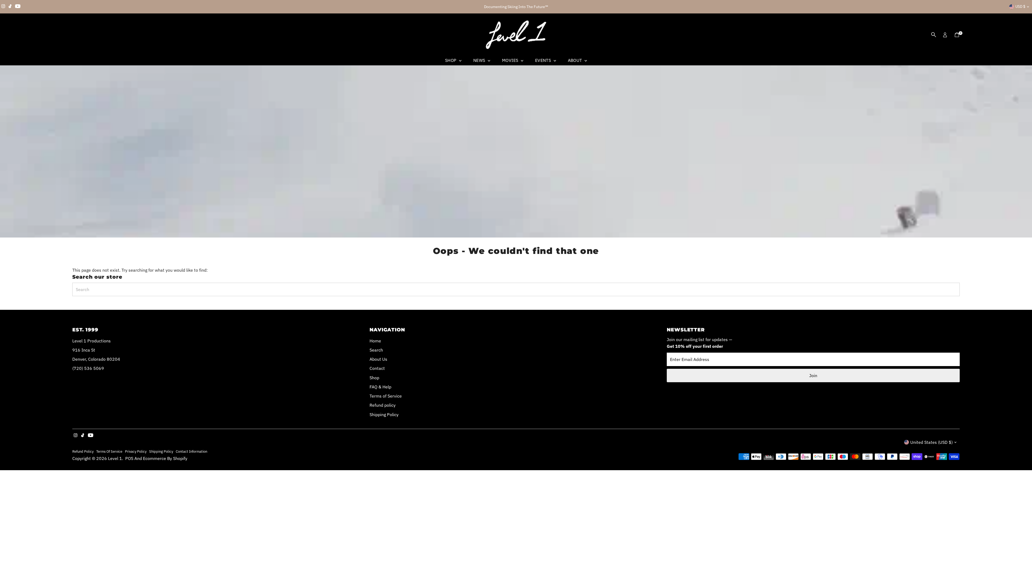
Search (376, 350)
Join (813, 375)
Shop (451, 60)
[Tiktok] (10, 6)
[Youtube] (18, 6)
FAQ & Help (380, 386)
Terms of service (109, 451)
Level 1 (115, 458)
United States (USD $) (931, 442)
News (479, 60)
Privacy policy (135, 451)
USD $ (1020, 6)
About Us (378, 359)
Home (375, 340)
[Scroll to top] (1021, 566)
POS (129, 458)
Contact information (191, 451)
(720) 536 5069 (88, 368)
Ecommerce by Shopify (165, 458)
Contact (377, 368)
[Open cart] (957, 34)
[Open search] (933, 34)
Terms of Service (386, 396)
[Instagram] (3, 6)
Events (543, 60)
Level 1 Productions (91, 340)
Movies (510, 60)
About (575, 60)
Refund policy (383, 405)
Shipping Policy (384, 414)
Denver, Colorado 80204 (96, 359)
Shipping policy (161, 451)
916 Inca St (83, 350)
